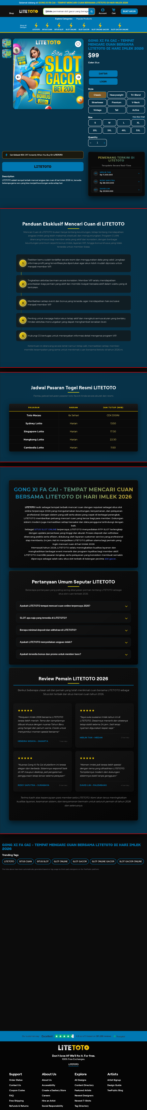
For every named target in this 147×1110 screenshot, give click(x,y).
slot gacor (110, 558)
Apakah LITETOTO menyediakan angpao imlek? (46, 642)
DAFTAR (103, 73)
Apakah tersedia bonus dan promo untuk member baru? (50, 654)
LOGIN (103, 81)
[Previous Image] (18, 77)
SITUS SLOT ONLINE (45, 529)
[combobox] (66, 11)
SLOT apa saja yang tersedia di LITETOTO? (43, 618)
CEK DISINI (113, 415)
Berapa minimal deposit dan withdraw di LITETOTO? (48, 630)
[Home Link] (28, 11)
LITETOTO (42, 166)
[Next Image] (78, 77)
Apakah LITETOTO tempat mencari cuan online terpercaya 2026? (55, 606)
